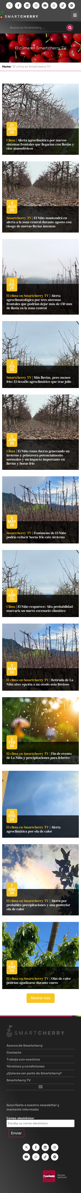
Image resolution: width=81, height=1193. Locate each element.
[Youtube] (45, 5)
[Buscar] (69, 27)
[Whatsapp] (54, 5)
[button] (40, 1086)
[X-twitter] (9, 5)
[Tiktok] (62, 5)
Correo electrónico (20, 1118)
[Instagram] (36, 5)
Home (6, 66)
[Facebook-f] (18, 5)
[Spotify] (71, 5)
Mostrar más (40, 998)
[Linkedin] (27, 5)
